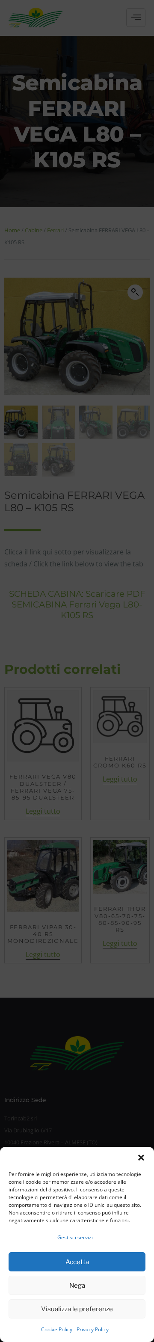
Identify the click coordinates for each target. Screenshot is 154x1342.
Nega (77, 1285)
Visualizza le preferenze (77, 1309)
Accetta (77, 1262)
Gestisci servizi (75, 1237)
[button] (141, 1157)
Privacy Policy (93, 1329)
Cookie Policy (56, 1329)
